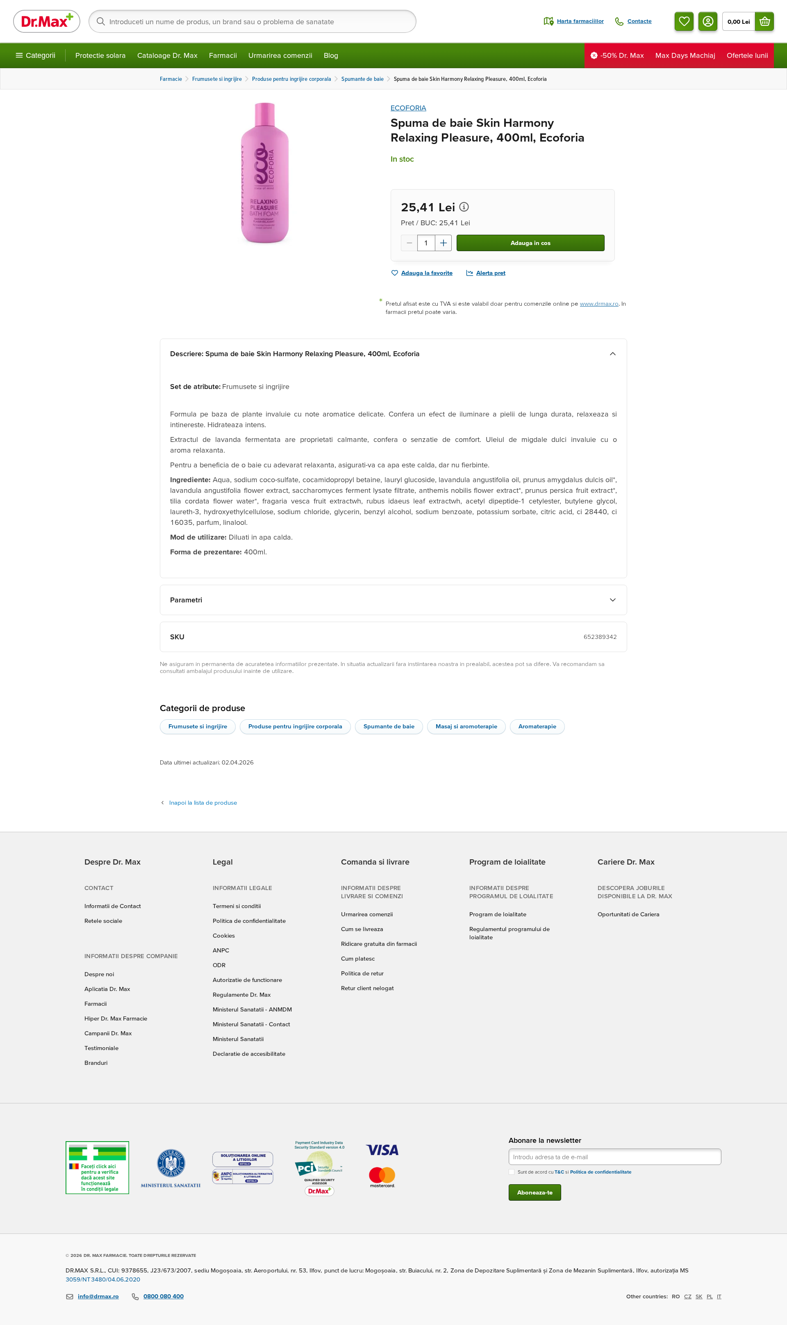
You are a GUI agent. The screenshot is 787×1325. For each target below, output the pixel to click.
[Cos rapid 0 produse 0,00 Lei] (764, 21)
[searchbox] (252, 21)
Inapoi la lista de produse (203, 802)
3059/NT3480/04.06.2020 (103, 1279)
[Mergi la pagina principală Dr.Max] (46, 21)
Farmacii (223, 55)
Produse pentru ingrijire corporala (295, 726)
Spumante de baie (389, 726)
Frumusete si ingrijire (197, 726)
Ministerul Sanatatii (238, 1038)
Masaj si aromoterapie (466, 726)
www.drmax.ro (599, 303)
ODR (219, 964)
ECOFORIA (408, 107)
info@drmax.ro (98, 1296)
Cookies (224, 935)
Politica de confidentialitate (249, 920)
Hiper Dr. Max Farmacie (115, 1018)
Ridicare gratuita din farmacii (379, 943)
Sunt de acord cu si (575, 1171)
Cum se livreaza (362, 928)
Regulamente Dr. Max (242, 994)
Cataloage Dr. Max (167, 55)
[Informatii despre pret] (464, 206)
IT (719, 1296)
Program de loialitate (497, 914)
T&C (559, 1171)
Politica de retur (362, 973)
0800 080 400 (163, 1296)
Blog (331, 55)
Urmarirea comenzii (280, 55)
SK (699, 1296)
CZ (687, 1296)
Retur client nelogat (367, 987)
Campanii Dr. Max (108, 1033)
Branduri (95, 1062)
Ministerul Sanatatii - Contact (251, 1024)
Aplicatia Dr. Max (107, 988)
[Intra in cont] (707, 21)
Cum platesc (358, 958)
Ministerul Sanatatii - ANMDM (252, 1009)
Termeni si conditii (237, 905)
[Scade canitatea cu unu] (409, 243)
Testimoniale (101, 1047)
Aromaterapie (537, 726)
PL (710, 1296)
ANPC (221, 950)
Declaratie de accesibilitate (249, 1053)
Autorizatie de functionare (247, 979)
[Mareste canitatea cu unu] (443, 243)
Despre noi (99, 973)
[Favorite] (684, 21)
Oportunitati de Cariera (629, 914)
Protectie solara (100, 55)
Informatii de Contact (112, 905)
